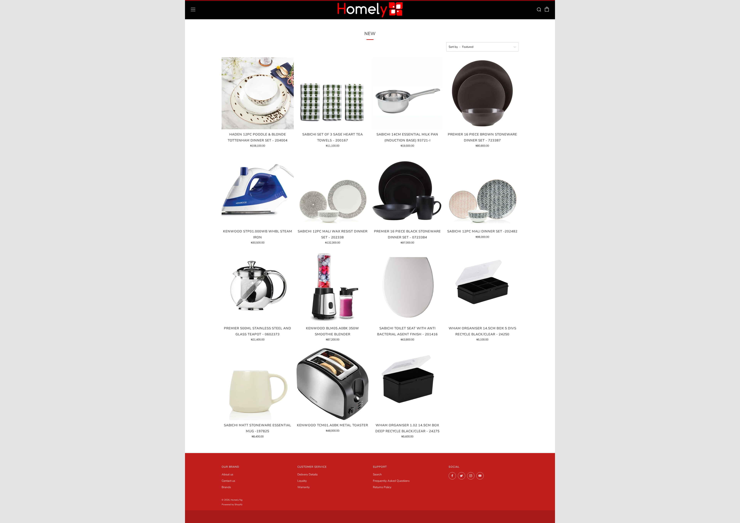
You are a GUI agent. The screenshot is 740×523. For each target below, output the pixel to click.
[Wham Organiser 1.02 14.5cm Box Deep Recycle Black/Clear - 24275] (408, 384)
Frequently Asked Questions (391, 481)
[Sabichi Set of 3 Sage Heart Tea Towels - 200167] (333, 93)
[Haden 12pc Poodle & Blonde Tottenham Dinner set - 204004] (258, 93)
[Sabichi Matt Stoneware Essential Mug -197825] (258, 384)
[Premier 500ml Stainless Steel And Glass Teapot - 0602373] (258, 287)
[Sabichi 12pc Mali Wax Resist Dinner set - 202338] (333, 190)
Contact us (228, 481)
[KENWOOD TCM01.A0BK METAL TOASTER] (333, 384)
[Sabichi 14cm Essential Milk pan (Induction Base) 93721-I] (408, 93)
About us (227, 474)
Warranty (303, 487)
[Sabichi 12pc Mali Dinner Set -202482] (482, 190)
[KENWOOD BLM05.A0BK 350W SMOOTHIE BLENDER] (333, 287)
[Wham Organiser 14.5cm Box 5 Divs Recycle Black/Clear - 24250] (482, 287)
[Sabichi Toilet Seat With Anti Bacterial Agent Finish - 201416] (408, 287)
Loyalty (302, 481)
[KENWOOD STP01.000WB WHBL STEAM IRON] (258, 190)
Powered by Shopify (232, 504)
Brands (226, 487)
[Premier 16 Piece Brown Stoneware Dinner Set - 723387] (482, 93)
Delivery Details (307, 474)
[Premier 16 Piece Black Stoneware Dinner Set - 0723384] (408, 190)
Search (377, 474)
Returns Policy (382, 487)
